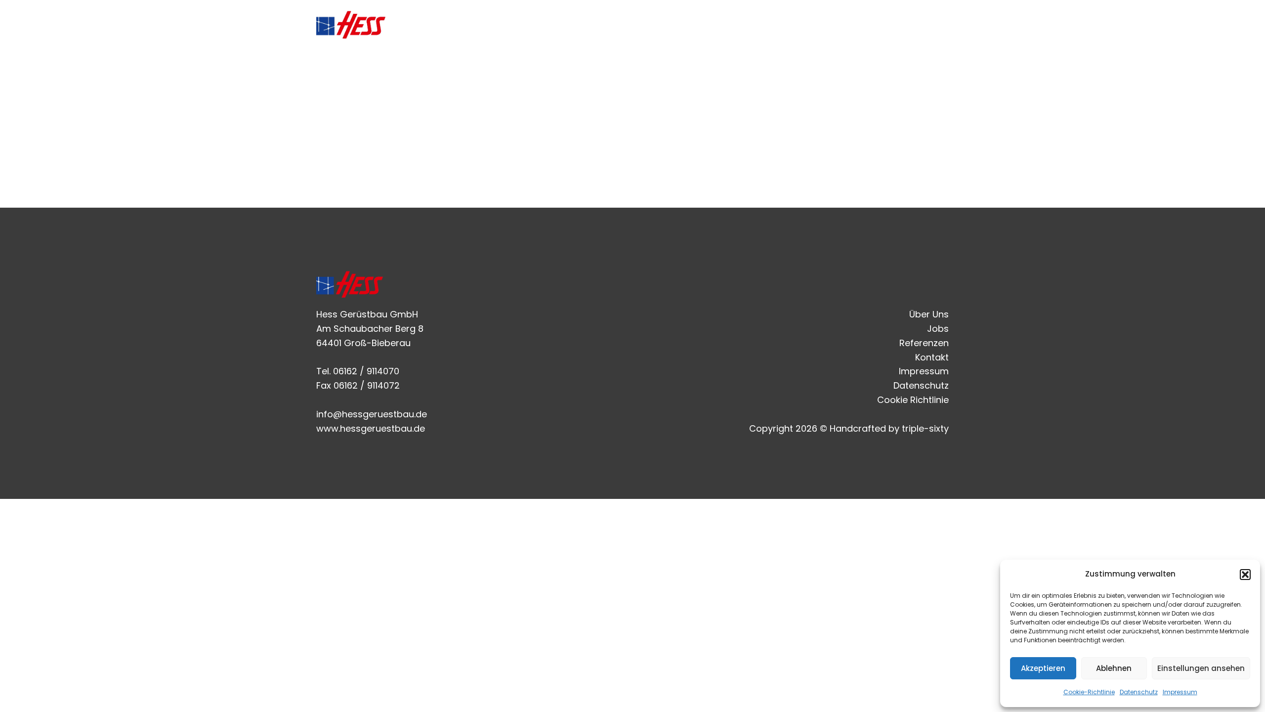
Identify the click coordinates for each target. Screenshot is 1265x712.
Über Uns (753, 24)
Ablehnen (1114, 668)
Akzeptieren (1043, 668)
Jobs (803, 24)
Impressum (1180, 692)
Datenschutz (1139, 692)
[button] (1245, 574)
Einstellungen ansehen (1201, 668)
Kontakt (921, 24)
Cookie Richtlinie (913, 400)
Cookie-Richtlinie (1089, 692)
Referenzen (859, 24)
